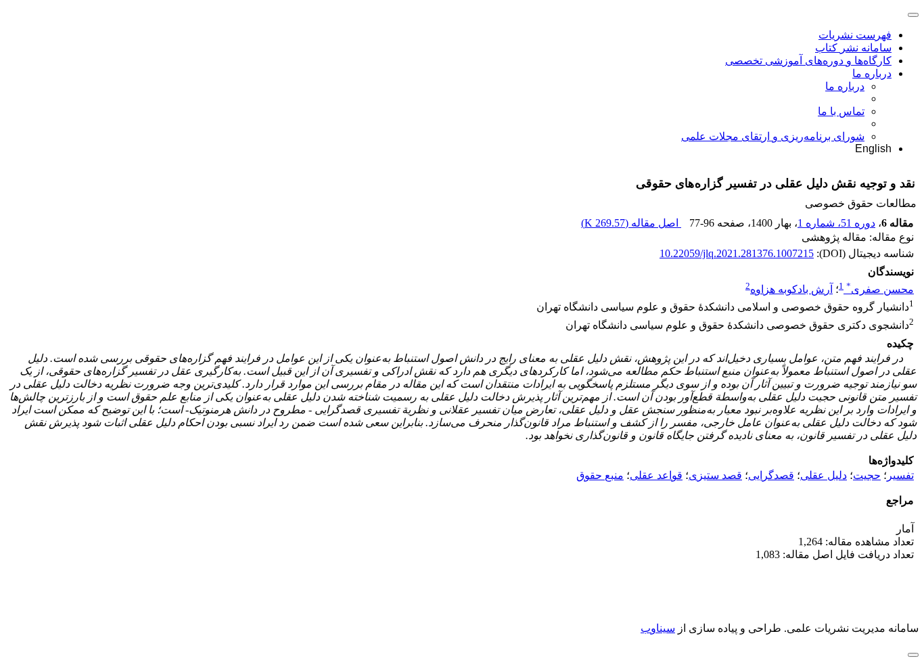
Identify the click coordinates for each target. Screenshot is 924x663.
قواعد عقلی (656, 475)
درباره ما (872, 73)
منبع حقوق (600, 475)
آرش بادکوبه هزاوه (791, 289)
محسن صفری (880, 289)
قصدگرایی (771, 475)
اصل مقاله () (631, 223)
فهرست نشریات (855, 35)
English (873, 148)
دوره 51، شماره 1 (836, 223)
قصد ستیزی (715, 475)
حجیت (867, 475)
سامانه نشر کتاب (853, 47)
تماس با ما (841, 111)
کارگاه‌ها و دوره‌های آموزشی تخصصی (808, 60)
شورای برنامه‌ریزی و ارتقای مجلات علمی (772, 136)
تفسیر (900, 475)
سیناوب (658, 628)
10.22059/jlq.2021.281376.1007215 (737, 253)
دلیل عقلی (823, 475)
